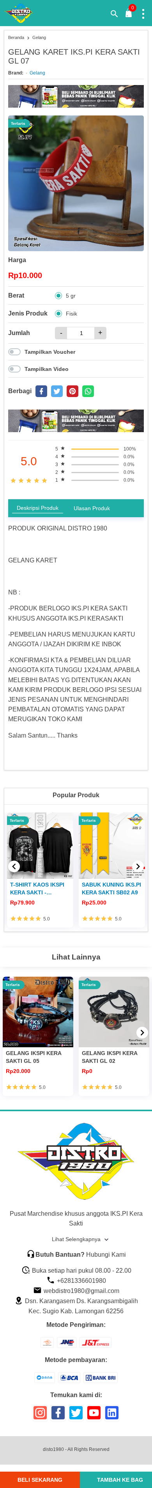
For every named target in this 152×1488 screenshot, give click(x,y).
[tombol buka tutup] (129, 15)
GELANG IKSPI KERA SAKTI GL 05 (33, 1057)
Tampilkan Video (47, 369)
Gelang (37, 73)
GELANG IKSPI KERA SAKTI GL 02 (109, 1057)
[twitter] (57, 391)
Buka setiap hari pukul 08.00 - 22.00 (80, 1270)
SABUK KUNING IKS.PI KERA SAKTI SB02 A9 (39, 888)
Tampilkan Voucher (50, 352)
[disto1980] (23, 13)
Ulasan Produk (92, 508)
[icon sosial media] (40, 1415)
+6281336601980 (80, 1280)
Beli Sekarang (40, 1480)
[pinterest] (72, 391)
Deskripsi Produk (37, 508)
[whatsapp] (88, 391)
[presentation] (14, 867)
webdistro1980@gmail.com (80, 1291)
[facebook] (41, 391)
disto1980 (53, 1449)
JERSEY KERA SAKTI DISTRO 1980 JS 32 (109, 888)
